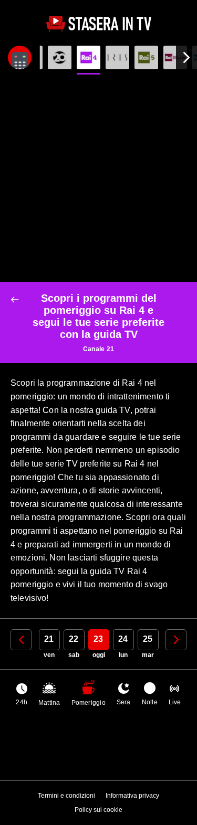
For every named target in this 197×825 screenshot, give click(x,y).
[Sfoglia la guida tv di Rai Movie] (175, 57)
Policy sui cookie (98, 809)
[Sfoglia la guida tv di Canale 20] (59, 57)
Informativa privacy (132, 795)
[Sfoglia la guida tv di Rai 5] (146, 57)
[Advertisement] (98, 178)
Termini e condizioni (66, 795)
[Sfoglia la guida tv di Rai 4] (88, 57)
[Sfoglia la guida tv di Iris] (117, 57)
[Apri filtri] (20, 57)
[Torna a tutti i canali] (17, 300)
